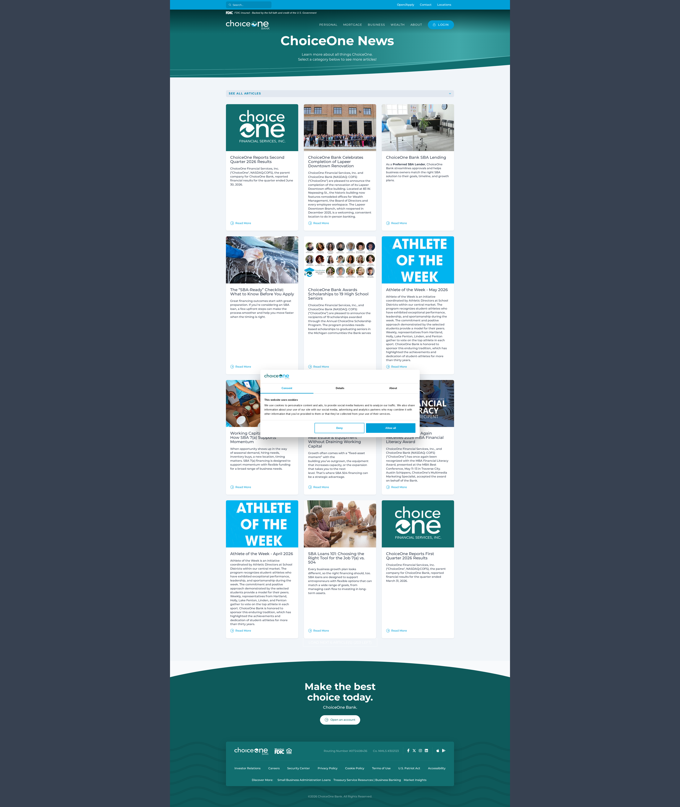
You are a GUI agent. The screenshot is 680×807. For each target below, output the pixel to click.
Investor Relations (247, 768)
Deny (339, 427)
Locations (444, 4)
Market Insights (415, 780)
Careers (274, 768)
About (416, 24)
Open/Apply (405, 4)
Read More (243, 223)
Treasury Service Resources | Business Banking (367, 780)
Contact (426, 4)
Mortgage (352, 24)
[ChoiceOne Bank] (248, 25)
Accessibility (437, 768)
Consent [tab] (287, 388)
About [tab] (393, 388)
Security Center (298, 768)
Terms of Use (381, 768)
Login (2, 804)
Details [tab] (340, 388)
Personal (328, 24)
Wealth (398, 24)
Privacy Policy (328, 768)
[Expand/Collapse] (450, 93)
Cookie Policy (354, 768)
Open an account (342, 719)
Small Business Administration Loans (304, 780)
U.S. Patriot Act (409, 768)
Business (376, 24)
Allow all (390, 427)
